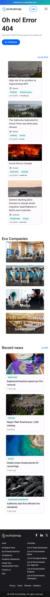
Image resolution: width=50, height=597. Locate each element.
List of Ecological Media (37, 558)
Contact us (6, 570)
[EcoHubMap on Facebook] (35, 535)
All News (44, 348)
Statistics (37, 586)
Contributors (7, 555)
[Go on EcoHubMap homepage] (12, 9)
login (33, 9)
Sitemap (27, 586)
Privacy (12, 586)
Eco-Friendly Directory (11, 551)
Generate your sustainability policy (25, 2)
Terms (19, 586)
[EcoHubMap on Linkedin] (40, 535)
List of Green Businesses (37, 548)
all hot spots (43, 57)
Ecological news (8, 548)
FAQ (3, 574)
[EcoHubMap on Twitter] (45, 535)
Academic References (11, 559)
